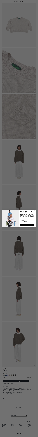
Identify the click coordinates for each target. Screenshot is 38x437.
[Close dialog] (34, 210)
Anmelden (27, 225)
